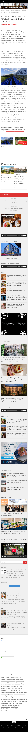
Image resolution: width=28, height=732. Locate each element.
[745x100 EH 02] (14, 7)
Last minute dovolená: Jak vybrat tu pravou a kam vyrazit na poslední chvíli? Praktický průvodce (16, 479)
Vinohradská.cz (15, 713)
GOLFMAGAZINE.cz (19, 131)
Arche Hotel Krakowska (11, 258)
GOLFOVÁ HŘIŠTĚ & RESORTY (8, 11)
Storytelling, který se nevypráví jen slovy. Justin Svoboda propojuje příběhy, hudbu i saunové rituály (17, 425)
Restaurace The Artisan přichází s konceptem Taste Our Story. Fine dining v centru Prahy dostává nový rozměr (13, 384)
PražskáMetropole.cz (6, 709)
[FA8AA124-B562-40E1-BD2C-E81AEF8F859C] (14, 457)
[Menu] (26, 1)
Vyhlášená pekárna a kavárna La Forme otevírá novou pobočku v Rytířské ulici (16, 290)
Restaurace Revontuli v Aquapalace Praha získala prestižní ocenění (12, 518)
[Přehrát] (2, 235)
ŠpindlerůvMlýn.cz (5, 715)
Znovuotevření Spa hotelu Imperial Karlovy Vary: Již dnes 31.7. (6, 177)
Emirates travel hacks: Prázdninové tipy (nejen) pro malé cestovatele (16, 492)
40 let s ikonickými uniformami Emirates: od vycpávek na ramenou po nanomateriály (17, 486)
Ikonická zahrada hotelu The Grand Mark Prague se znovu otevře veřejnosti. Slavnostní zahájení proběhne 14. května (13, 404)
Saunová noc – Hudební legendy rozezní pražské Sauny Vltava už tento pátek (16, 438)
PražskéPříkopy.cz (17, 708)
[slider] (24, 235)
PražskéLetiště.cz (5, 711)
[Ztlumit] (21, 235)
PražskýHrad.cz (14, 711)
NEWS (7, 12)
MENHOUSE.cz (10, 131)
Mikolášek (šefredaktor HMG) (9, 24)
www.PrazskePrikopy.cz (20, 706)
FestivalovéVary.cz (5, 713)
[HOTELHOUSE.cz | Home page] (3, 2)
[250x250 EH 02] (14, 326)
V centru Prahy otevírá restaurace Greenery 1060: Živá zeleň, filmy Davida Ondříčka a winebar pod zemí (16, 283)
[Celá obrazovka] (25, 560)
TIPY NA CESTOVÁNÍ (14, 12)
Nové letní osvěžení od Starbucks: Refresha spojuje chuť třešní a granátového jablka (15, 305)
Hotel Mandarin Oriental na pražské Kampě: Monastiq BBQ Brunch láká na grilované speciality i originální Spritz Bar (13, 364)
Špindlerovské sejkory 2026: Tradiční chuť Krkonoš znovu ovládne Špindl (17, 276)
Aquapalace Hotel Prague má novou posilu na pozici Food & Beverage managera (13, 537)
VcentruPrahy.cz (17, 709)
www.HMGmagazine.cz (7, 708)
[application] (14, 235)
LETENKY (18, 11)
